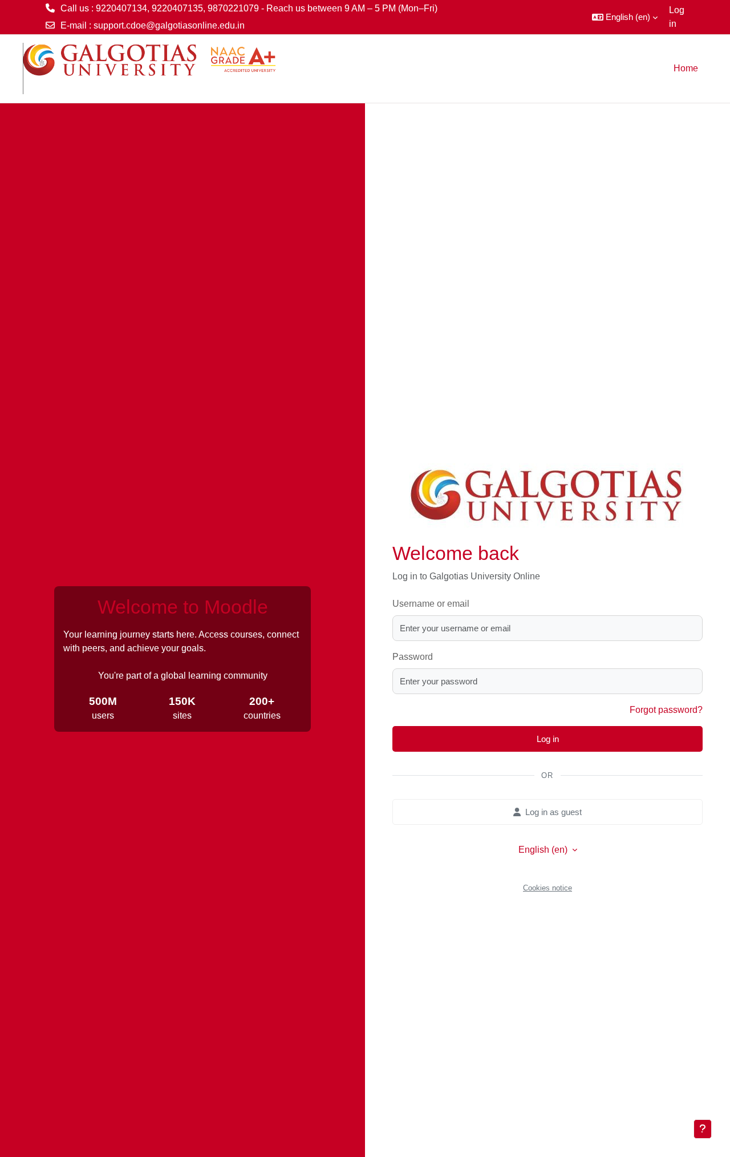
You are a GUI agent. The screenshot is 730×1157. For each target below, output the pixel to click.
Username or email (430, 603)
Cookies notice (547, 888)
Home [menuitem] (686, 68)
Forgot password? (666, 710)
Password (412, 657)
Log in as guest (553, 812)
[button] (624, 17)
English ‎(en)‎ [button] (544, 849)
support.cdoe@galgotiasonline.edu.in (169, 25)
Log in (676, 17)
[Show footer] (703, 1129)
